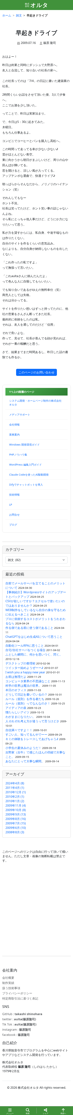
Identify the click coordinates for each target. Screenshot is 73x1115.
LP (10, 504)
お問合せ (14, 514)
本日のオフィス (15, 690)
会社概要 (8, 978)
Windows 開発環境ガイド (24, 444)
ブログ (13, 524)
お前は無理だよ (15, 677)
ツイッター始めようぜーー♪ (24, 668)
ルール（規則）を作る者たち (24, 699)
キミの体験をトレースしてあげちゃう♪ (31, 739)
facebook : (16, 1035)
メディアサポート (19, 414)
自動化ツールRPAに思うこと (24, 645)
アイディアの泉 (15, 708)
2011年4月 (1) (14, 788)
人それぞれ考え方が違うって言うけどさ (32, 721)
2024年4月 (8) (14, 783)
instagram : (16, 1030)
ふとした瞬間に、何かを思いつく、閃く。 (33, 654)
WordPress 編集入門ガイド (25, 464)
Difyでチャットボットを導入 (26, 484)
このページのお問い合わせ (36, 372)
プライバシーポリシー (17, 993)
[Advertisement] (36, 909)
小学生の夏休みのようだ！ (23, 748)
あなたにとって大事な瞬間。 (25, 761)
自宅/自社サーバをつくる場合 (25, 650)
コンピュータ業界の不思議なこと (27, 681)
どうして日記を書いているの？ (26, 694)
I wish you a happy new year (25, 672)
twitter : (19, 1019)
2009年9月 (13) (15, 814)
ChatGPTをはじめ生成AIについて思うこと (34, 637)
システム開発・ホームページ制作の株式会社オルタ (35, 402)
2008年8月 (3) (14, 832)
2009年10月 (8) (15, 810)
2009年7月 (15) (15, 823)
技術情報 (14, 494)
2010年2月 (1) (14, 797)
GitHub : (22, 1014)
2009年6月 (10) (15, 828)
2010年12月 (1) (15, 792)
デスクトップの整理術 (20, 663)
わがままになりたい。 (20, 717)
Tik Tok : (19, 1024)
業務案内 (14, 434)
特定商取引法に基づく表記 (20, 998)
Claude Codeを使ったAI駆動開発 (29, 474)
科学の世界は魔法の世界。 (23, 686)
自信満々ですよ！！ (18, 730)
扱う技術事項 (11, 988)
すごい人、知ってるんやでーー (26, 734)
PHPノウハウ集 (18, 454)
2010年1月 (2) (14, 801)
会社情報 (14, 424)
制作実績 (8, 983)
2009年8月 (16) (15, 819)
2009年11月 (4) (15, 805)
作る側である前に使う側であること (29, 628)
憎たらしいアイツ (17, 712)
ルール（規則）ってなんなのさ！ (27, 703)
